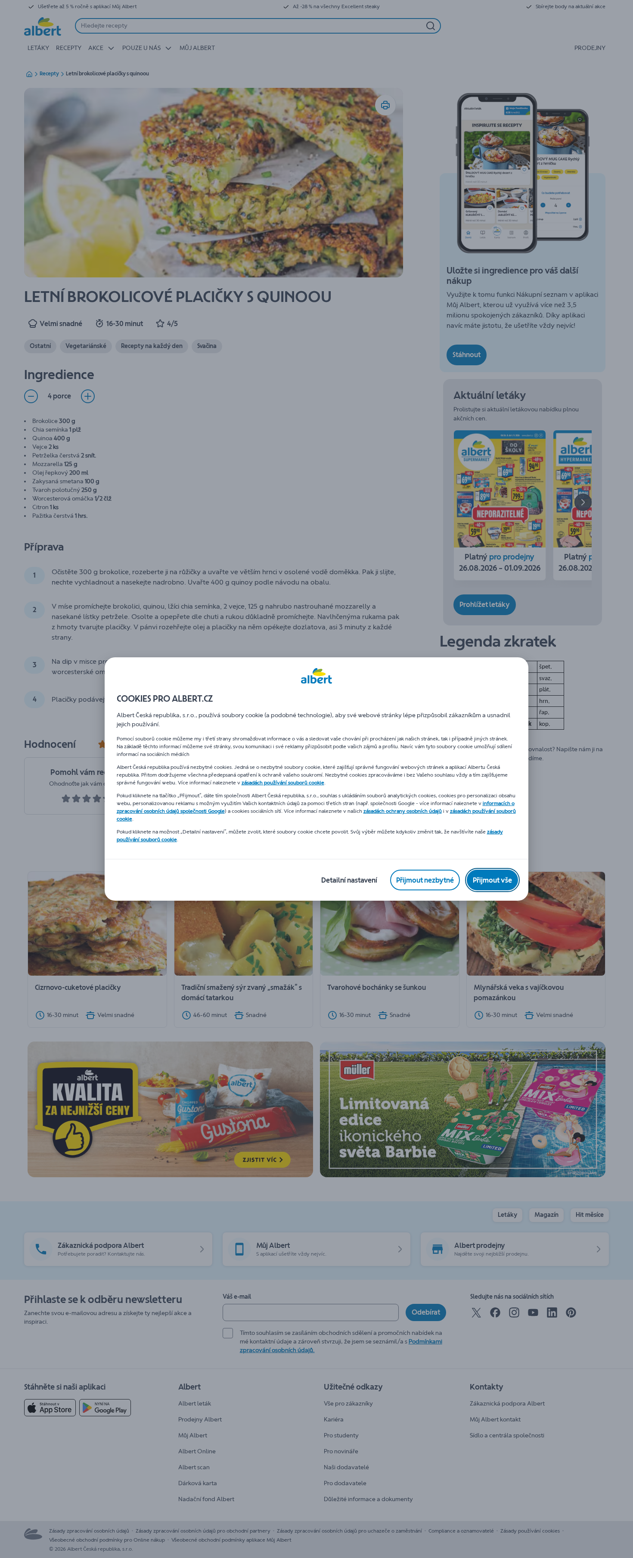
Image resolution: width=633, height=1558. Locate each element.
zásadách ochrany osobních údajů (402, 811)
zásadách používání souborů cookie (283, 783)
